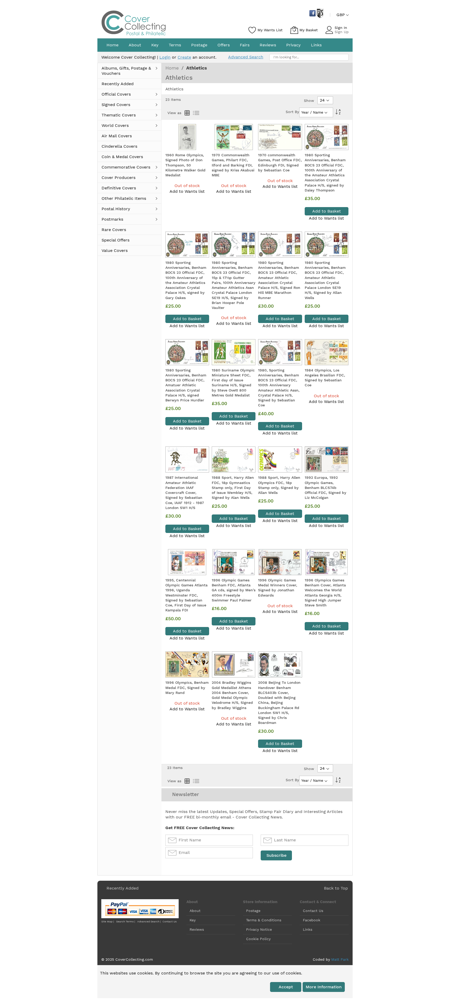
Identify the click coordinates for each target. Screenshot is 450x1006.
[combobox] (309, 57)
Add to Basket (326, 211)
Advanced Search (245, 56)
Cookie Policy (258, 939)
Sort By (292, 112)
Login (165, 57)
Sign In (341, 28)
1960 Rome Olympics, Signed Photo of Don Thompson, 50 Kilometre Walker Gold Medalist (185, 165)
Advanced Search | (149, 921)
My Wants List (270, 30)
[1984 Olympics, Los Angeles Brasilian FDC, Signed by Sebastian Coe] (326, 352)
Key (193, 920)
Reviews (197, 929)
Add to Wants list (187, 191)
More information (324, 986)
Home (172, 68)
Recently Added (123, 888)
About (195, 911)
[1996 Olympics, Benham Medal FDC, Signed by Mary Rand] (187, 664)
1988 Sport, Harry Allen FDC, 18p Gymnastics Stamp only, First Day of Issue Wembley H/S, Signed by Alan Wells (233, 487)
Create (184, 57)
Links (307, 929)
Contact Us (169, 921)
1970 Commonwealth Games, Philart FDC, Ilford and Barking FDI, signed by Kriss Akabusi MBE (233, 165)
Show (309, 100)
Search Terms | (125, 921)
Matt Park (340, 959)
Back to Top (336, 888)
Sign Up (342, 32)
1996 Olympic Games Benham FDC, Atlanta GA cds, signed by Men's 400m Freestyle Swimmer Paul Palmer (233, 590)
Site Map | (107, 921)
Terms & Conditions (263, 920)
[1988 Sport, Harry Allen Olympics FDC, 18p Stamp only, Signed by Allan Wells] (280, 459)
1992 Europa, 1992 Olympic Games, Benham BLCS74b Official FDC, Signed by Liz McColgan (325, 487)
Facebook (311, 920)
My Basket (308, 30)
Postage (253, 911)
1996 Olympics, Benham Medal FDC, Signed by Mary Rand (187, 687)
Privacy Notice (259, 929)
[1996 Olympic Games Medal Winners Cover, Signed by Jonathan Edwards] (280, 562)
